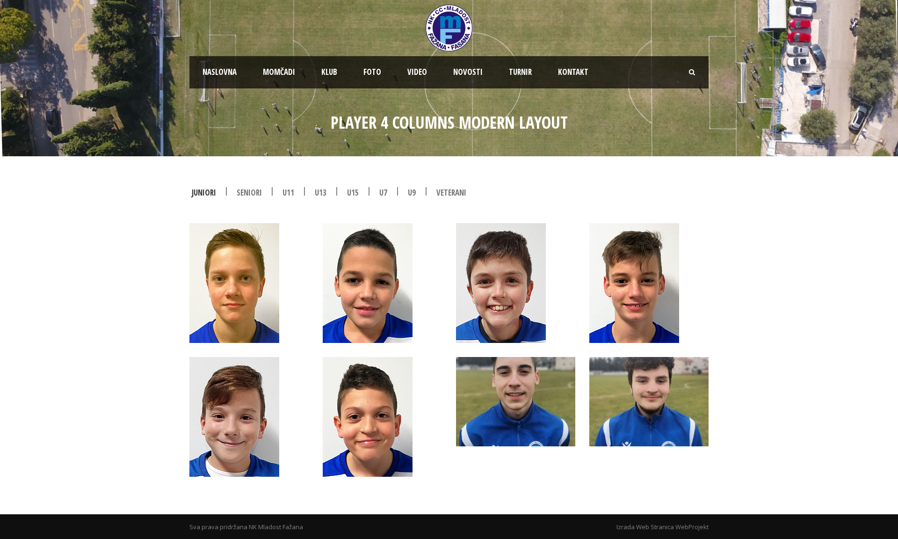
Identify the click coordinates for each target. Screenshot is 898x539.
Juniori (204, 192)
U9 (412, 192)
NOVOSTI (468, 71)
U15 (353, 192)
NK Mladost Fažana (276, 527)
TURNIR (520, 71)
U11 (288, 192)
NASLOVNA (220, 71)
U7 (383, 192)
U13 (320, 192)
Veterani (451, 192)
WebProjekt (692, 527)
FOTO (372, 71)
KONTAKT (573, 71)
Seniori (249, 192)
